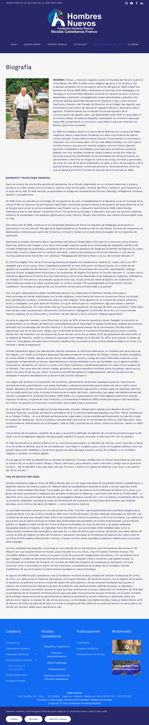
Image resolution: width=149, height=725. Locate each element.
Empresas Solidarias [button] (17, 654)
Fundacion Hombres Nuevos (85, 703)
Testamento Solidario (18, 648)
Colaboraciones (57, 669)
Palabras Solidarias (87, 648)
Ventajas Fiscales (15, 680)
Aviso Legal (56, 699)
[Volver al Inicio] (74, 21)
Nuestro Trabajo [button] (57, 44)
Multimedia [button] (83, 642)
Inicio (14, 44)
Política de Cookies (101, 699)
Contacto (42, 699)
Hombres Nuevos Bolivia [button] (107, 44)
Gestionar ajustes (57, 719)
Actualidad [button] (80, 44)
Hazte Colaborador (17, 675)
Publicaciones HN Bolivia (90, 654)
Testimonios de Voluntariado (16, 667)
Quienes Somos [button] (32, 44)
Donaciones (12, 642)
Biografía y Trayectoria (56, 646)
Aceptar (14, 719)
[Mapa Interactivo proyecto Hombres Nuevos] (126, 667)
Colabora (133, 44)
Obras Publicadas (57, 662)
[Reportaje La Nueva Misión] (126, 646)
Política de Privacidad (76, 699)
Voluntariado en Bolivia (19, 660)
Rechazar (33, 719)
